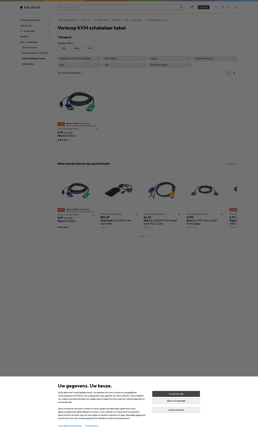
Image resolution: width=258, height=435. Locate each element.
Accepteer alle (176, 394)
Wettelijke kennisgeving (70, 426)
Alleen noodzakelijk (176, 401)
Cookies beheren (176, 410)
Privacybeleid (91, 426)
